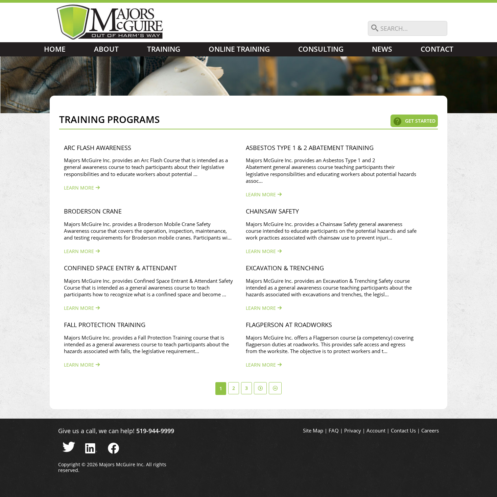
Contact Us (403, 430)
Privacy (352, 430)
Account (375, 430)
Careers (430, 430)
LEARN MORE (79, 187)
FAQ (334, 430)
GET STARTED (420, 121)
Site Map (313, 430)
